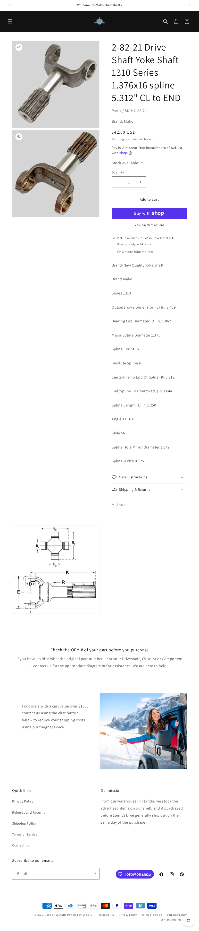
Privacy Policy (22, 801)
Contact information (174, 919)
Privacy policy (128, 914)
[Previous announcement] (9, 5)
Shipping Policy (24, 823)
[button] (10, 21)
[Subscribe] (94, 873)
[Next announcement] (189, 5)
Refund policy (105, 914)
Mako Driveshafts (55, 914)
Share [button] (120, 504)
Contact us (20, 845)
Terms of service (152, 914)
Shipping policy (177, 914)
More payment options (149, 225)
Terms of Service (25, 834)
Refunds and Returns (28, 812)
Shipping (118, 139)
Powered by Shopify (79, 914)
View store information (135, 252)
